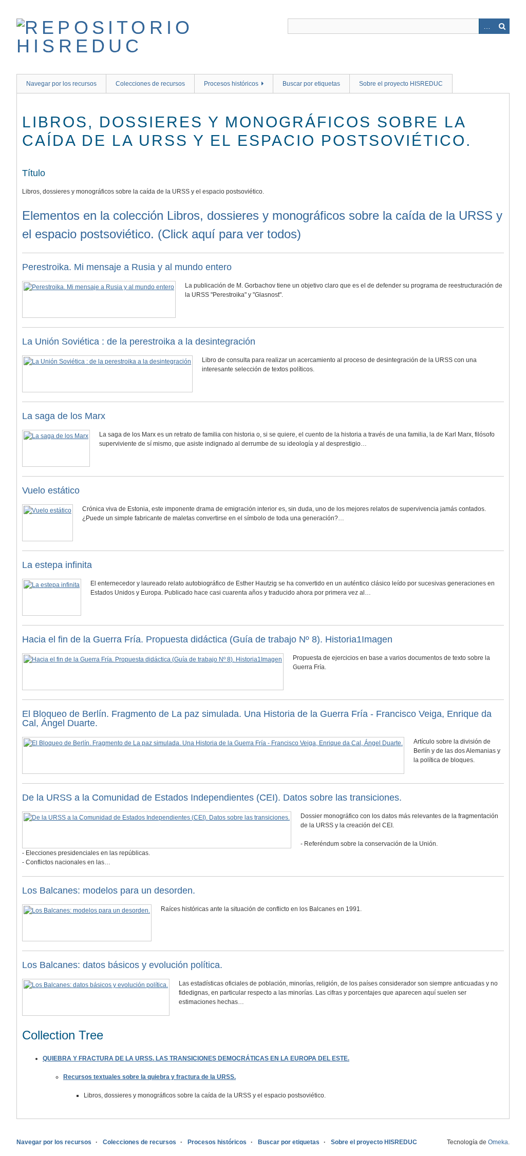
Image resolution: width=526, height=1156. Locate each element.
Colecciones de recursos (150, 83)
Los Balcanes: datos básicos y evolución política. (122, 965)
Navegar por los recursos (61, 83)
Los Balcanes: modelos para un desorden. (108, 890)
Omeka (498, 1142)
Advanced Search (486, 26)
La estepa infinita (57, 565)
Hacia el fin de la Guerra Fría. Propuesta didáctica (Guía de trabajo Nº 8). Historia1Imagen (207, 639)
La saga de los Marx (63, 416)
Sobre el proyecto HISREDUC (401, 83)
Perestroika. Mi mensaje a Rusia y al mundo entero (127, 267)
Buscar (502, 26)
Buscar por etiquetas (311, 83)
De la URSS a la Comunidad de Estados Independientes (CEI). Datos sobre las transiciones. (212, 797)
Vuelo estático (51, 490)
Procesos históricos (231, 83)
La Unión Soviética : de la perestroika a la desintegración (138, 341)
